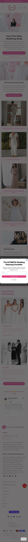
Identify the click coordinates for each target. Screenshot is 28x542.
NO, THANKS (14, 279)
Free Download (14, 276)
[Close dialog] (26, 260)
